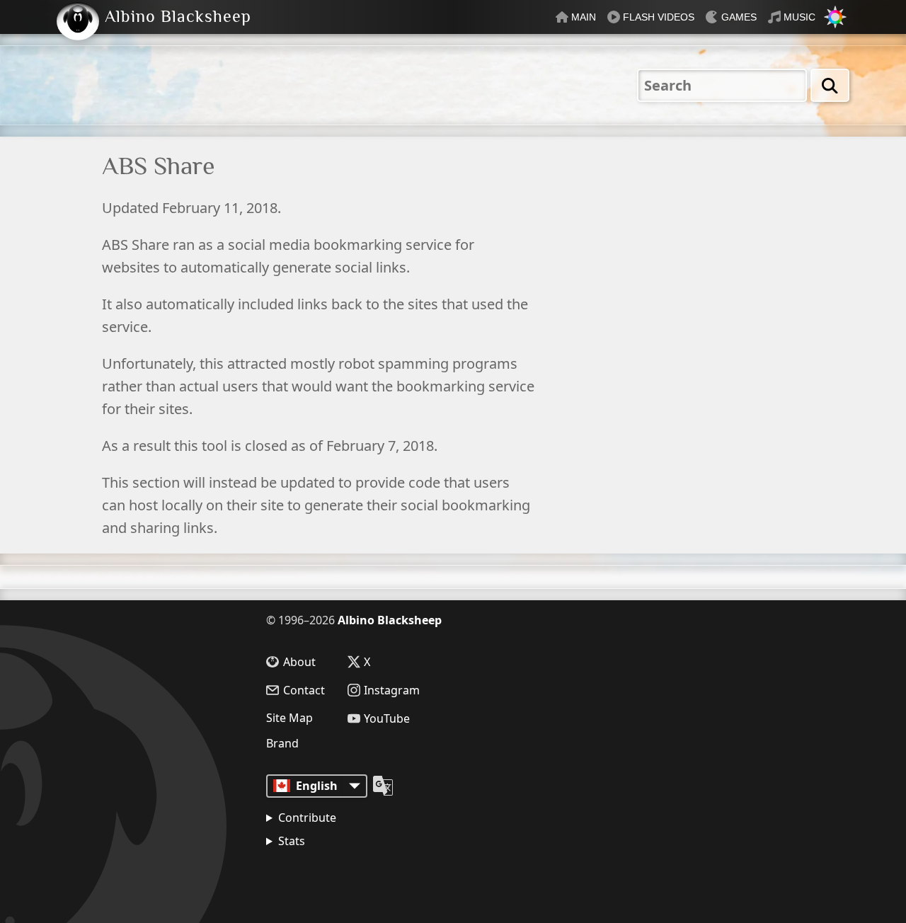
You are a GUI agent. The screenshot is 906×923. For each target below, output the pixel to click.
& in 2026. (333, 877)
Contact (304, 690)
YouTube (387, 718)
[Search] (829, 85)
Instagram (392, 690)
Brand (282, 743)
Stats (291, 841)
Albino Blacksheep (390, 620)
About (299, 661)
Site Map (289, 717)
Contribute (307, 817)
